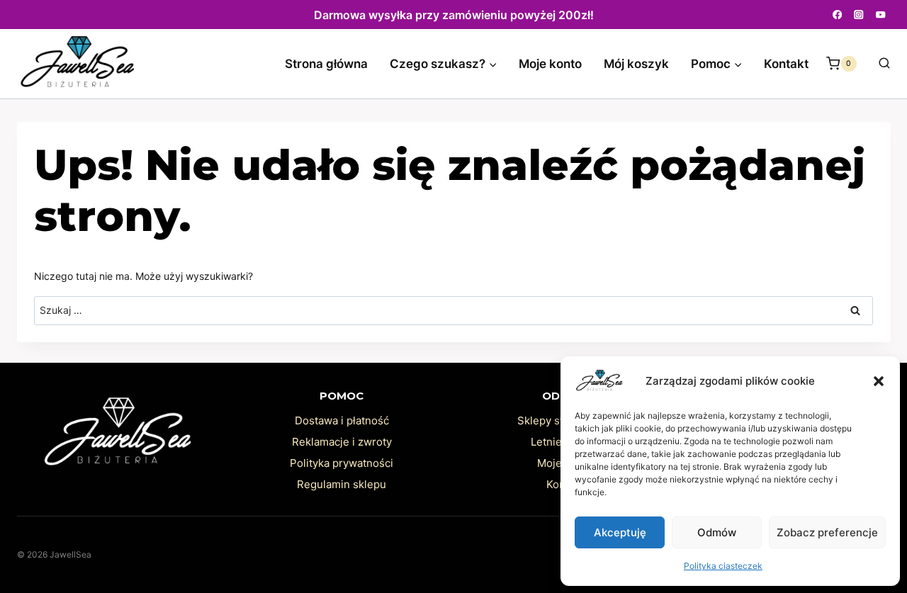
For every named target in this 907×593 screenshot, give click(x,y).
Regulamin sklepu (341, 484)
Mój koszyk (636, 64)
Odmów (716, 532)
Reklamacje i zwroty (342, 441)
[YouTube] (881, 14)
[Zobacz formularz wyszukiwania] (877, 63)
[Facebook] (837, 14)
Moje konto (550, 64)
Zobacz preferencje (827, 532)
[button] (879, 381)
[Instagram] (859, 14)
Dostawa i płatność (342, 420)
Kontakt (786, 64)
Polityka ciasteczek (723, 565)
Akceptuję (620, 532)
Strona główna (326, 64)
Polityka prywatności (341, 463)
